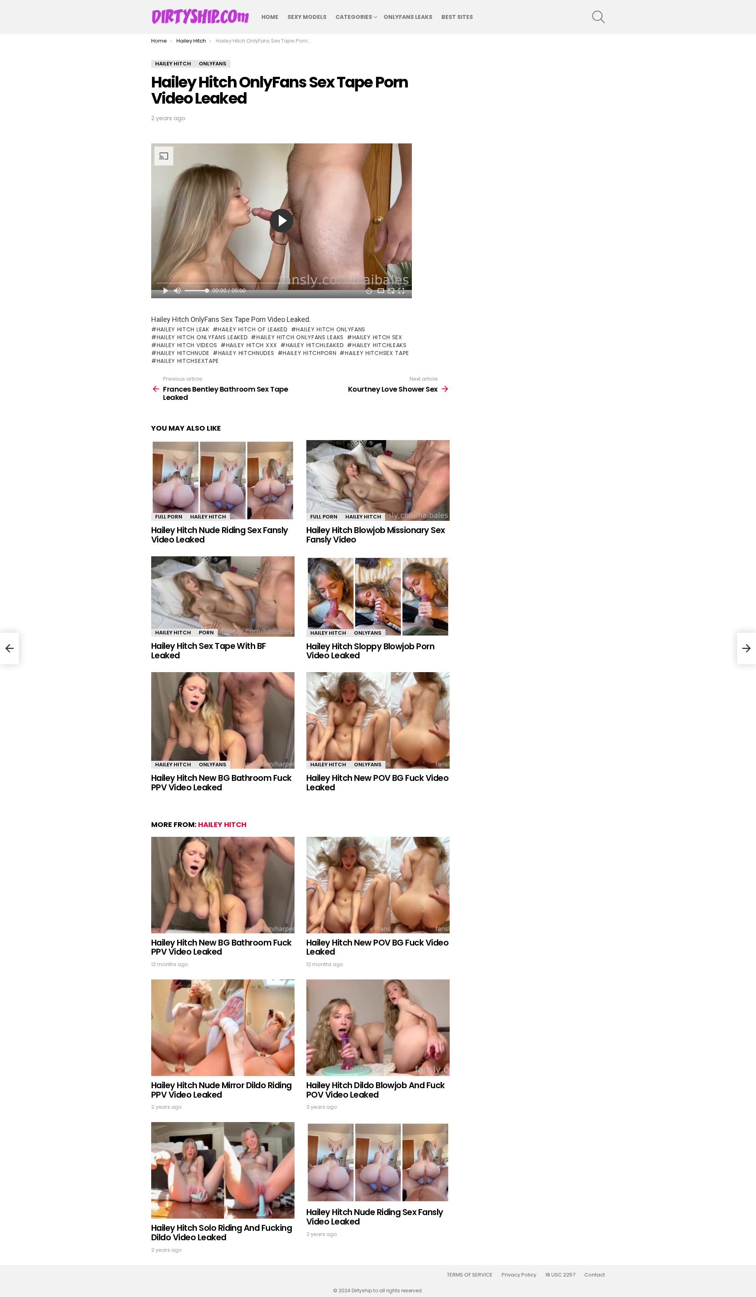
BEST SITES (457, 17)
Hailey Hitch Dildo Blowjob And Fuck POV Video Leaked (375, 1090)
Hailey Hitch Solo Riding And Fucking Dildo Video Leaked (221, 1232)
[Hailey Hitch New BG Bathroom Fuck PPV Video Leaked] (223, 720)
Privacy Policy (519, 1275)
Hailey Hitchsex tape (377, 353)
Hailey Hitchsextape (188, 361)
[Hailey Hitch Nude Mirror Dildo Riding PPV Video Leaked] (223, 1027)
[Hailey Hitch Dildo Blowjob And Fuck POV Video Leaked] (378, 1027)
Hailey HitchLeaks (379, 345)
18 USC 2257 (560, 1275)
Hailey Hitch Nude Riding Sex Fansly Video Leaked (219, 534)
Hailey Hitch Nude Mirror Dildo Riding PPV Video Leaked (221, 1090)
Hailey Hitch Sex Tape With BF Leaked (208, 650)
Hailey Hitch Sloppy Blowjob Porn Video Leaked (370, 651)
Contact (594, 1275)
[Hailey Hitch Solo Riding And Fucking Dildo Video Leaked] (223, 1170)
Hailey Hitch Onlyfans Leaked (202, 337)
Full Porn (168, 516)
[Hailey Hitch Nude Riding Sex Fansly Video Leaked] (223, 480)
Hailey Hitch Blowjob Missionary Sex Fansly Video (375, 534)
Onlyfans (368, 633)
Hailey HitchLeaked (315, 345)
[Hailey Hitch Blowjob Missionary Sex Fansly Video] (378, 480)
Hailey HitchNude (183, 353)
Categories (353, 17)
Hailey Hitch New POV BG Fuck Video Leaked (377, 782)
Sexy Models (306, 17)
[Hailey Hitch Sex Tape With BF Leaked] (223, 596)
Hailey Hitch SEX (377, 337)
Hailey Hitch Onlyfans (330, 329)
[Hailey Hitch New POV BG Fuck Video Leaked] (378, 720)
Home (269, 17)
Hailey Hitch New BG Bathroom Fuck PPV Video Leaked (221, 782)
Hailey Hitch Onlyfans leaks (300, 337)
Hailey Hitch (208, 516)
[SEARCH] (598, 17)
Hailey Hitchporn (309, 353)
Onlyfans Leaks (408, 17)
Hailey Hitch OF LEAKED (252, 329)
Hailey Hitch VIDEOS (187, 345)
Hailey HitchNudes (246, 353)
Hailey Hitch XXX (251, 345)
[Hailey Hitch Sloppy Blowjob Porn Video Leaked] (378, 596)
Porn (206, 632)
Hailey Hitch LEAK (183, 329)
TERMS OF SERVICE (470, 1275)
